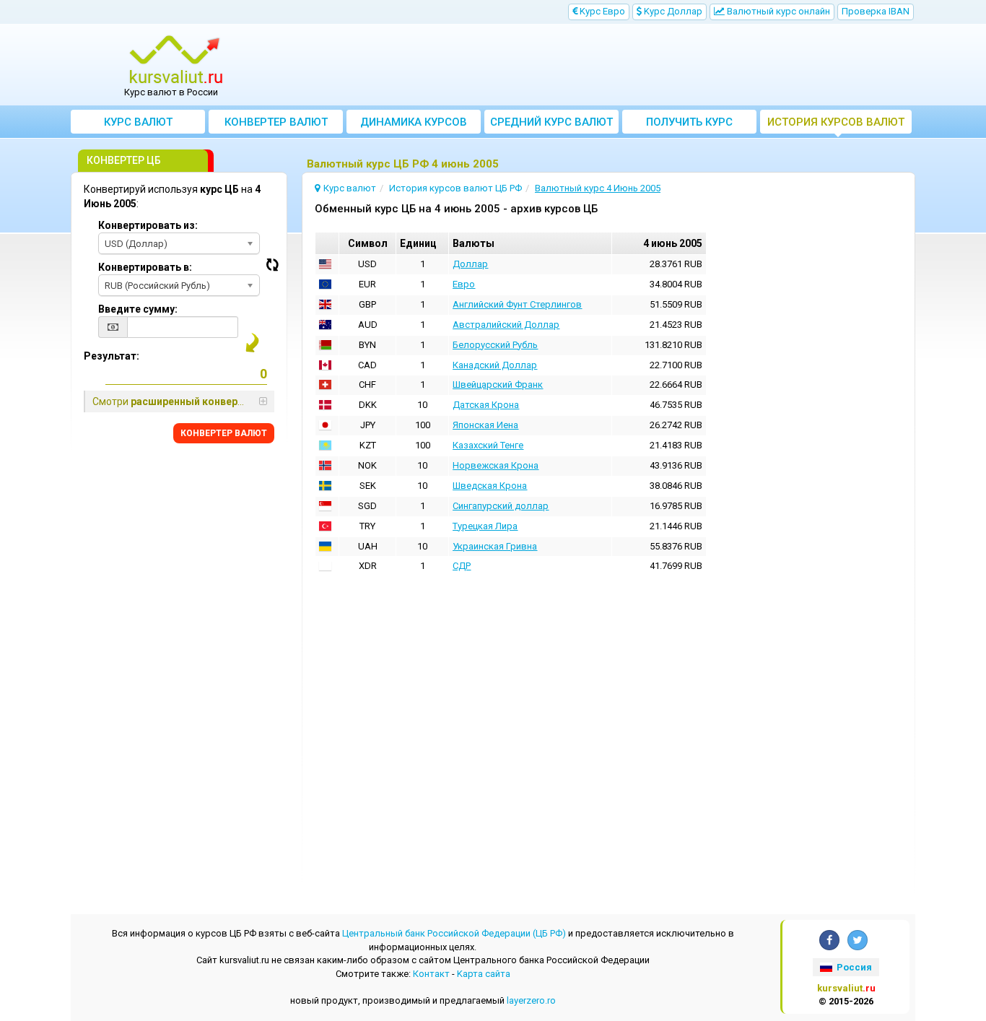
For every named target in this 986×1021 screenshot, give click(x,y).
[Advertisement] (599, 64)
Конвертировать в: (145, 267)
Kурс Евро (601, 11)
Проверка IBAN (875, 11)
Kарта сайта (483, 973)
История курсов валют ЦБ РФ (835, 125)
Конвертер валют (276, 122)
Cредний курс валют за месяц (551, 125)
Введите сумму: (138, 309)
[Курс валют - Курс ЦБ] (176, 60)
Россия (853, 967)
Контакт (431, 973)
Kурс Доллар (672, 11)
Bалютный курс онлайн (777, 11)
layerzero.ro (531, 1000)
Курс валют (138, 122)
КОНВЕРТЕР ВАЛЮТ (223, 433)
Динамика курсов (413, 122)
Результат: (111, 356)
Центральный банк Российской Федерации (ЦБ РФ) (454, 933)
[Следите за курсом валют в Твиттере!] (857, 940)
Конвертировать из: (148, 225)
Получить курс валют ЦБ (689, 125)
